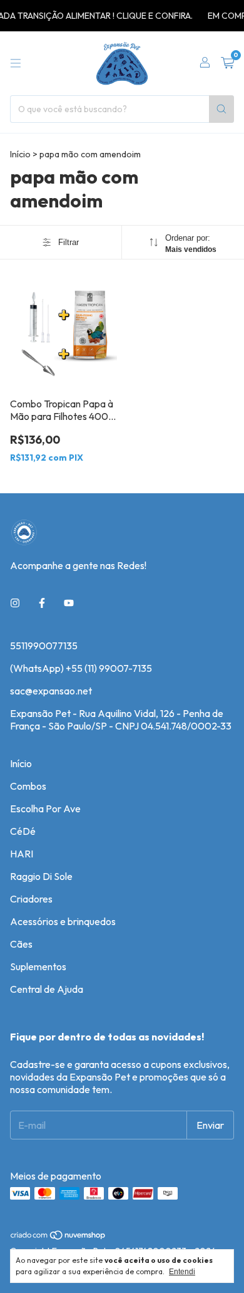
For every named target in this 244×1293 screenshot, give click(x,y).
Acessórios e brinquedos (63, 921)
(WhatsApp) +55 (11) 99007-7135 (81, 668)
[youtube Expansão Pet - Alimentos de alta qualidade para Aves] (69, 603)
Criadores (31, 899)
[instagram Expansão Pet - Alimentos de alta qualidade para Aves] (15, 603)
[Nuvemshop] (58, 1237)
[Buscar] (221, 109)
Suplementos (38, 966)
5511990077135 (44, 645)
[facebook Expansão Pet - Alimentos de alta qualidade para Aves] (42, 603)
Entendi (182, 1271)
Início (20, 154)
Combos (28, 786)
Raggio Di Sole (41, 876)
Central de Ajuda (46, 989)
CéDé (23, 831)
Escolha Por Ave (45, 808)
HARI (21, 853)
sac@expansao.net (51, 690)
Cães (21, 944)
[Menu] (15, 63)
